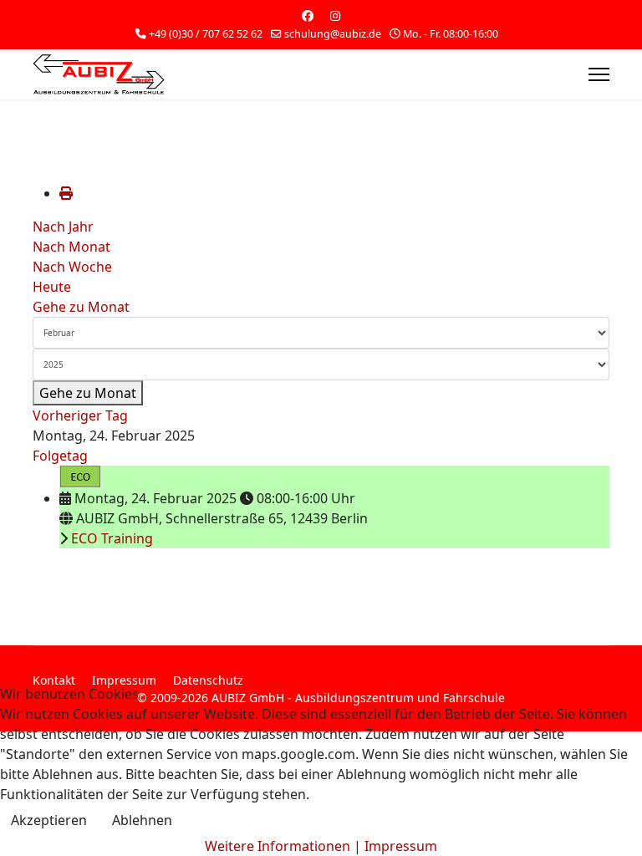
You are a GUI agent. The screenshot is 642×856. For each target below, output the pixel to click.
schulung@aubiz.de (332, 34)
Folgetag (60, 455)
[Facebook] (307, 15)
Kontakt (54, 680)
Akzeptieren (49, 820)
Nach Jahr (63, 226)
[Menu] (598, 74)
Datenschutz (208, 680)
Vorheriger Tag (80, 415)
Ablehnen (142, 820)
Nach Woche (72, 266)
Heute (52, 287)
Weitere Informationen (277, 846)
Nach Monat (71, 246)
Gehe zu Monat (81, 307)
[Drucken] (66, 193)
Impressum (124, 680)
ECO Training (112, 538)
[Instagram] (335, 15)
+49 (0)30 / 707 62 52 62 (205, 34)
